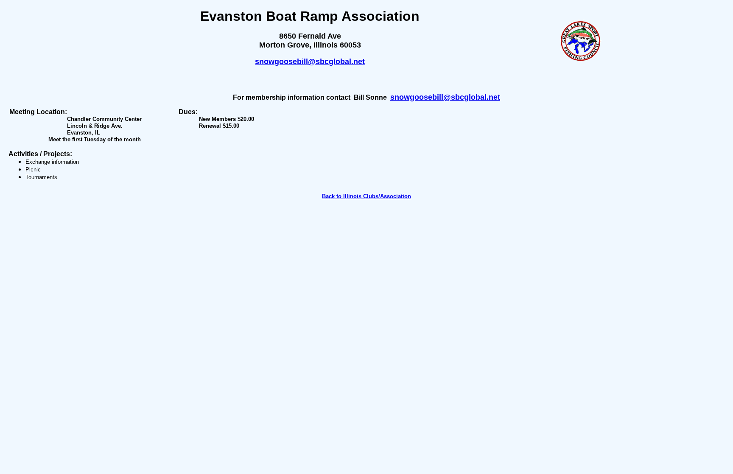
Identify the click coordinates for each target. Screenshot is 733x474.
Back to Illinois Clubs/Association (366, 196)
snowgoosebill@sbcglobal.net (310, 61)
